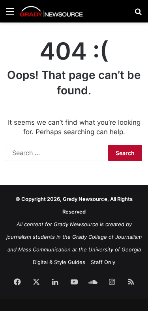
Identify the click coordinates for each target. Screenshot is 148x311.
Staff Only (103, 262)
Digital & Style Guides (59, 262)
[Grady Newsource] (51, 11)
